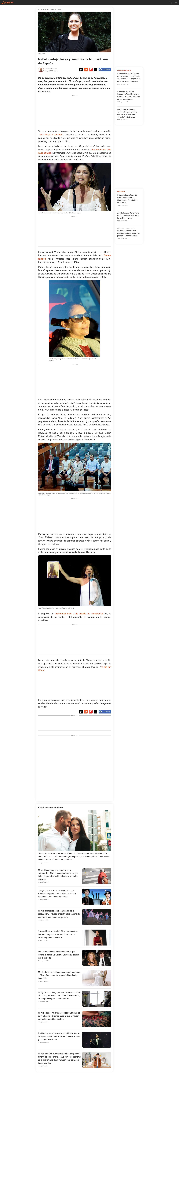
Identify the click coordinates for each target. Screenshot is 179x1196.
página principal (43, 9)
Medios (53, 9)
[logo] (7, 2)
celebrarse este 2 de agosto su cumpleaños (79, 613)
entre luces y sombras (50, 134)
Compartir (107, 69)
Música (60, 9)
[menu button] (176, 2)
